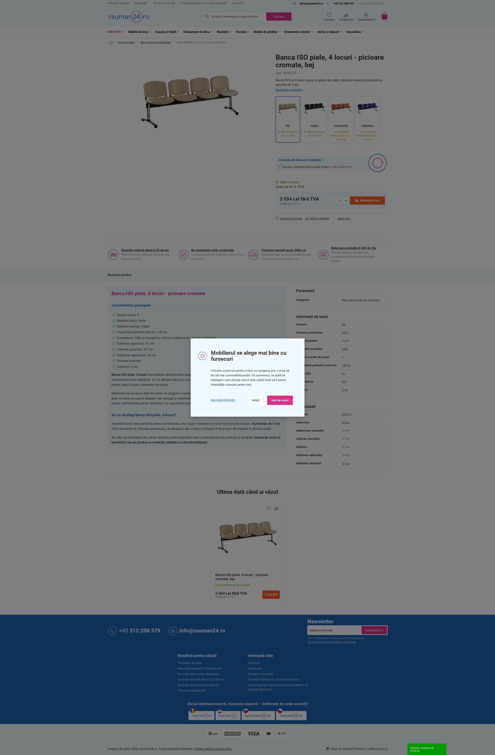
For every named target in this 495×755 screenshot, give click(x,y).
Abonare (374, 630)
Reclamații (141, 3)
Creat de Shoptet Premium (348, 749)
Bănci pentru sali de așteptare (361, 300)
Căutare (278, 16)
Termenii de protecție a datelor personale (331, 642)
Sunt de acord (279, 400)
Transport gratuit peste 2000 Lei (283, 250)
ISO (344, 381)
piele (345, 349)
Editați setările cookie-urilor (212, 749)
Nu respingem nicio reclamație (212, 250)
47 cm (346, 463)
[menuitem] (115, 32)
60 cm (346, 422)
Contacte (237, 3)
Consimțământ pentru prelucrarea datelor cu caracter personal (278, 687)
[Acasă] (110, 42)
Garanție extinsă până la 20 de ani (145, 250)
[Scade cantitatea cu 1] (333, 200)
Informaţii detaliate (332, 90)
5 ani (345, 390)
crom (345, 332)
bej (344, 324)
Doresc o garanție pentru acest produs (317, 166)
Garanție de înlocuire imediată (198, 685)
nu (343, 373)
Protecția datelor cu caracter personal (203, 3)
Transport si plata (118, 3)
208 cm (346, 414)
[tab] (119, 275)
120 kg (346, 365)
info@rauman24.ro (202, 630)
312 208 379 (139, 630)
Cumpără (271, 594)
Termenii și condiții (164, 3)
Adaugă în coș (369, 200)
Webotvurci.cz (378, 749)
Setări (255, 400)
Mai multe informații (223, 400)
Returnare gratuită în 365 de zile (353, 248)
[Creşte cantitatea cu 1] (346, 200)
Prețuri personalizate (192, 690)
